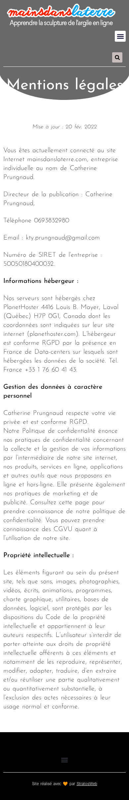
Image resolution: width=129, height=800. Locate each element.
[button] (120, 36)
